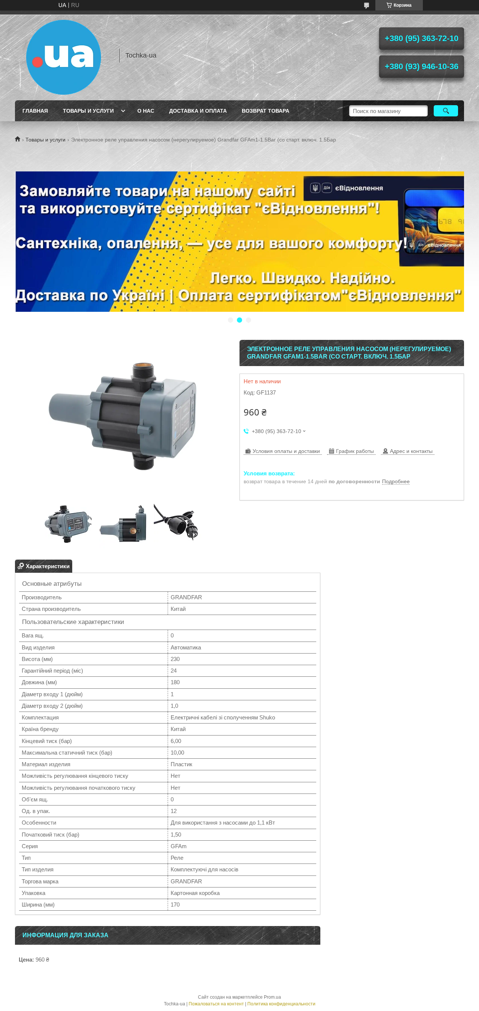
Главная (35, 111)
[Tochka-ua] (63, 55)
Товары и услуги (88, 111)
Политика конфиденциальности (281, 1004)
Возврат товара (265, 111)
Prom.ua (272, 997)
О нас (145, 111)
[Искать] (446, 110)
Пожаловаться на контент (216, 1004)
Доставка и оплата (198, 111)
